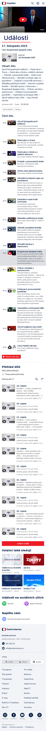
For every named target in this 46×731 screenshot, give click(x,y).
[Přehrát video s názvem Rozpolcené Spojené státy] (23, 19)
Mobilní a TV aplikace (10, 702)
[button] (23, 19)
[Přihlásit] (38, 3)
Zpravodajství (8, 109)
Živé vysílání (7, 674)
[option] (9, 662)
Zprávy (17, 109)
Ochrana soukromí (16, 727)
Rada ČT (27, 688)
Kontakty (28, 707)
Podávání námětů (31, 698)
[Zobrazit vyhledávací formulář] (32, 3)
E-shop (5, 698)
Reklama (27, 674)
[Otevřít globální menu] (43, 3)
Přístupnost (29, 727)
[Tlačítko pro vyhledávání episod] (37, 379)
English (4, 727)
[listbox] (23, 662)
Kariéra (27, 693)
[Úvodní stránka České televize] (12, 629)
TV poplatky (7, 679)
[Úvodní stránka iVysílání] (9, 3)
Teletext (5, 683)
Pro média (28, 669)
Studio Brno (28, 679)
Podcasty (5, 688)
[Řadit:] (42, 379)
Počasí (4, 693)
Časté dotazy (29, 702)
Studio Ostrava (30, 683)
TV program (7, 669)
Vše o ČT (5, 707)
